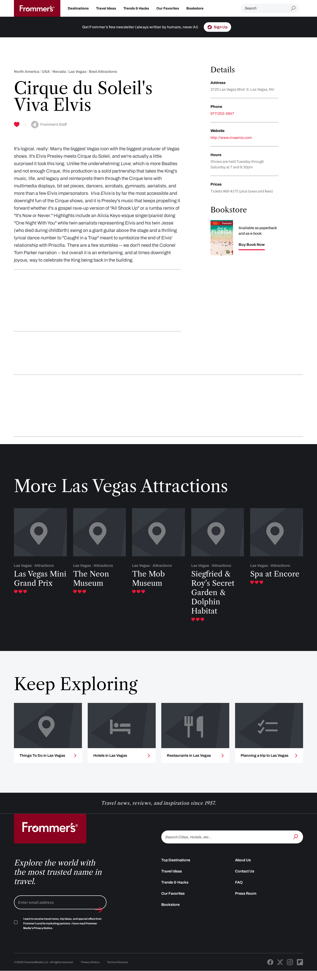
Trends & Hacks (136, 8)
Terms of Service (117, 962)
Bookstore (195, 8)
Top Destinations (175, 860)
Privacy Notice (90, 962)
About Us (243, 860)
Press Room (245, 893)
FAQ (239, 882)
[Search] (296, 836)
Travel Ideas (106, 8)
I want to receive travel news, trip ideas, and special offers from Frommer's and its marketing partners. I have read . (62, 923)
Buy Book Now (252, 245)
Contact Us (244, 871)
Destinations (78, 8)
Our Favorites (167, 8)
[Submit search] (295, 8)
